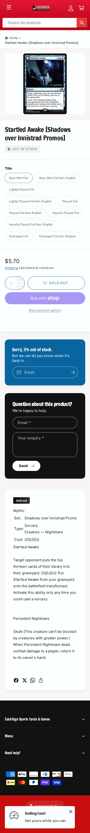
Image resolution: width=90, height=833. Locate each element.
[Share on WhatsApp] (33, 680)
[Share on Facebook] (16, 680)
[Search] (82, 23)
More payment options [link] (45, 310)
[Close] (71, 811)
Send (23, 465)
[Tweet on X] (24, 680)
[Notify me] (72, 372)
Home (13, 38)
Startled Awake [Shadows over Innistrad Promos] (41, 43)
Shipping (11, 268)
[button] (81, 8)
